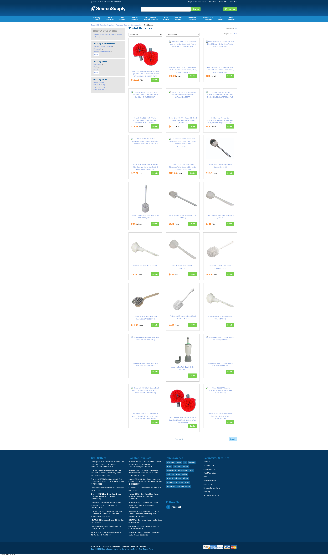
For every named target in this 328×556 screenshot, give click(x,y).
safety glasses (172, 482)
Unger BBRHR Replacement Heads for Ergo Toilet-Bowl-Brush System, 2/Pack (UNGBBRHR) (182, 420)
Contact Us (223, 2)
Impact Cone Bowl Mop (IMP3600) (145, 266)
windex (185, 466)
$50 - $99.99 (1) (99, 87)
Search (196, 9)
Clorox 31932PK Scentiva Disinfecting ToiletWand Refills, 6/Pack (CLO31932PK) (220, 416)
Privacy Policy (208, 484)
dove (187, 482)
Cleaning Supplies (96, 19)
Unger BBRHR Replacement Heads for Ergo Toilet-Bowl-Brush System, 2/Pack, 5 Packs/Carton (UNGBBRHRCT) (145, 73)
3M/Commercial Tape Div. (103, 46)
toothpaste (177, 466)
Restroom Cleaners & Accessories (129, 25)
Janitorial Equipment (134, 19)
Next (235, 34)
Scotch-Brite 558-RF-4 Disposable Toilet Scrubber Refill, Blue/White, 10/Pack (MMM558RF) (183, 120)
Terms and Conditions (211, 495)
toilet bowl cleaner (183, 486)
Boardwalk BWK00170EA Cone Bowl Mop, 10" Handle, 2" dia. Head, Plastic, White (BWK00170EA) (220, 70)
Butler (96, 67)
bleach (179, 462)
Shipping (206, 492)
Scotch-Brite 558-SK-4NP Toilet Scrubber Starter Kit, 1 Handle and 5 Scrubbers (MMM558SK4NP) (145, 120)
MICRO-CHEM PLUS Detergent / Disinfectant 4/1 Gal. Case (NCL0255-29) (106, 534)
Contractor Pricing (209, 469)
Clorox (96, 69)
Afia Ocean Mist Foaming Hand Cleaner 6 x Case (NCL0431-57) (106, 527)
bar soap (191, 462)
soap (191, 470)
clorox (181, 482)
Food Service (220, 19)
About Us (206, 462)
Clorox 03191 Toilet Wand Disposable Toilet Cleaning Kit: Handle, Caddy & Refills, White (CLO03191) (145, 167)
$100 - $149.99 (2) (100, 90)
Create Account (200, 2)
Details (155, 80)
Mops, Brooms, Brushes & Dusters (151, 19)
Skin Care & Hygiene (178, 19)
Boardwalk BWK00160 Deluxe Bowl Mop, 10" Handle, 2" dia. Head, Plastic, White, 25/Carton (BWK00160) (145, 416)
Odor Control (166, 19)
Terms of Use (137, 549)
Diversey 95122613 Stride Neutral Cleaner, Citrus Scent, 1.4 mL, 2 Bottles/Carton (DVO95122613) (106, 505)
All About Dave (208, 465)
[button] (236, 29)
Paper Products (122, 19)
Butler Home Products (102, 51)
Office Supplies (231, 19)
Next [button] (232, 439)
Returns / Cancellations (211, 488)
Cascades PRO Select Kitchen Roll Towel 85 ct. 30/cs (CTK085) (107, 489)
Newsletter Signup (209, 480)
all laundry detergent (174, 478)
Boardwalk (97, 49)
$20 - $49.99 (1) (99, 85)
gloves (169, 466)
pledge (185, 478)
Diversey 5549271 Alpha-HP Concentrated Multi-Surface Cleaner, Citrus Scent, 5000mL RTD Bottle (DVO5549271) (106, 473)
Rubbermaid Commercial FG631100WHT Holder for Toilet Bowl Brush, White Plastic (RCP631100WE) (220, 120)
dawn (178, 474)
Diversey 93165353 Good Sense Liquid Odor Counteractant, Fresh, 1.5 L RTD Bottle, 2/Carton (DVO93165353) (108, 481)
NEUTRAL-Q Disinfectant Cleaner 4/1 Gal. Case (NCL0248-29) (107, 521)
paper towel (171, 486)
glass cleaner (183, 470)
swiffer (184, 474)
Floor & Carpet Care (109, 19)
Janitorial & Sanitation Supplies (102, 25)
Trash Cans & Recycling (193, 19)
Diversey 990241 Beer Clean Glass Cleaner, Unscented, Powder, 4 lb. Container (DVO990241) (106, 496)
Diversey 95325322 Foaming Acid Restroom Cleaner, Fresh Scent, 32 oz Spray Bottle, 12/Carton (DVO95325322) (106, 513)
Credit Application (209, 473)
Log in (190, 2)
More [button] (96, 55)
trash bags (170, 474)
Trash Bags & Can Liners (208, 19)
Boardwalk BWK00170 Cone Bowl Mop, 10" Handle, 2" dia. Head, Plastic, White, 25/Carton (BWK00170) (183, 70)
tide (185, 462)
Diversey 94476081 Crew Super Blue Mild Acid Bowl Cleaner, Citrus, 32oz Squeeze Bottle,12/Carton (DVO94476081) (107, 464)
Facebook (176, 506)
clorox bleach (171, 470)
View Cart (212, 2)
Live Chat (233, 2)
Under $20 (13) (99, 82)
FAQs (205, 477)
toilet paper (171, 462)
